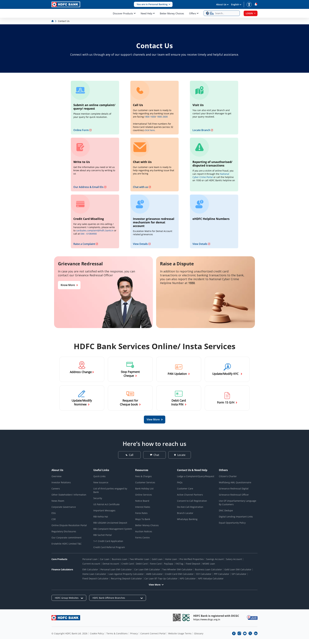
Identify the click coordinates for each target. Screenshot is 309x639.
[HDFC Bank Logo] (66, 4)
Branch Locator (185, 513)
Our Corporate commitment (66, 537)
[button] (153, 4)
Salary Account (234, 559)
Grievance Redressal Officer (234, 494)
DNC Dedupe (226, 510)
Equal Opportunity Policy (232, 522)
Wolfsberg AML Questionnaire (235, 482)
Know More (68, 285)
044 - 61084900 (88, 233)
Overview (56, 476)
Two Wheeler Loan (139, 559)
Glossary (198, 633)
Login (249, 13)
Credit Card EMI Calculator (179, 573)
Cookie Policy (97, 633)
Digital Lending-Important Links (236, 516)
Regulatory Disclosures (64, 531)
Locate (181, 455)
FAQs (180, 482)
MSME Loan (208, 563)
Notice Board (142, 500)
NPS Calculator (188, 578)
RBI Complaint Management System (112, 528)
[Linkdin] (256, 633)
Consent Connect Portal (153, 633)
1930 (191, 283)
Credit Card (127, 563)
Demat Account (111, 563)
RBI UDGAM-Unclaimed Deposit (110, 522)
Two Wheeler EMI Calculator (177, 569)
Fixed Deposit (193, 563)
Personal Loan (90, 559)
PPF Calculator (221, 573)
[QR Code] (177, 617)
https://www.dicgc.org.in (206, 619)
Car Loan (104, 559)
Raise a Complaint (84, 244)
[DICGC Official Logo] (186, 617)
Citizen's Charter (228, 476)
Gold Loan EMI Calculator (237, 569)
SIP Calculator (239, 573)
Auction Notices (143, 531)
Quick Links (99, 476)
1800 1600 (149, 116)
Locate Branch (201, 130)
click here (149, 130)
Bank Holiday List (144, 488)
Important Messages (104, 510)
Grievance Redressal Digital (233, 488)
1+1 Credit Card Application (108, 541)
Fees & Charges (143, 476)
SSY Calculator (203, 573)
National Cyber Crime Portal (210, 175)
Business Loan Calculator (208, 569)
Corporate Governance (64, 506)
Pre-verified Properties (191, 559)
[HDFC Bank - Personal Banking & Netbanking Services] (66, 617)
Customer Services (145, 482)
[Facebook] (234, 633)
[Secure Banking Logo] (252, 617)
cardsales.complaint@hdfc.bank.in (94, 230)
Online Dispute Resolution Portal (69, 525)
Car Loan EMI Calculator (147, 569)
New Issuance (100, 482)
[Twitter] (250, 633)
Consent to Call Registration (192, 500)
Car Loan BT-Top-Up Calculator (161, 578)
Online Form (81, 130)
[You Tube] (245, 633)
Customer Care (185, 488)
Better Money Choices (172, 13)
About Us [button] (221, 4)
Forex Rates (141, 513)
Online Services (143, 494)
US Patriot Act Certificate (106, 504)
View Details (140, 244)
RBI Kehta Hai (100, 516)
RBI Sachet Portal (102, 534)
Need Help (146, 13)
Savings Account (215, 559)
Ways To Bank (142, 519)
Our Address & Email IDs (88, 187)
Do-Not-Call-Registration (190, 506)
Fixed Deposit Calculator (95, 578)
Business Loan (119, 559)
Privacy (134, 633)
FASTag (179, 563)
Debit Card (142, 563)
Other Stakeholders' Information (69, 494)
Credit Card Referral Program (109, 547)
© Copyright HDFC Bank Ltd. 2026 (69, 633)
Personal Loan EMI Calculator (116, 569)
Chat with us (140, 187)
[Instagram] (239, 633)
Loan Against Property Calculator (126, 573)
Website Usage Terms (180, 633)
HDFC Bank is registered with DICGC (216, 616)
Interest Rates (142, 506)
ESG (54, 513)
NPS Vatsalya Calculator (211, 578)
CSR (54, 519)
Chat (156, 455)
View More (154, 584)
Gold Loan (157, 559)
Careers (56, 488)
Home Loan (171, 559)
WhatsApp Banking (187, 519)
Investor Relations (61, 482)
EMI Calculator (90, 569)
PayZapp (168, 563)
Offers (192, 13)
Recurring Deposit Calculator (126, 578)
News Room (58, 500)
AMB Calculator (154, 573)
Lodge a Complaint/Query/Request (195, 476)
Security (97, 498)
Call (131, 455)
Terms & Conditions (117, 633)
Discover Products (123, 13)
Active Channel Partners (190, 494)
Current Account (91, 563)
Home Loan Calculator (94, 573)
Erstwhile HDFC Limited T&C (67, 543)
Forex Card (156, 563)
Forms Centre (142, 537)
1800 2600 (162, 116)
